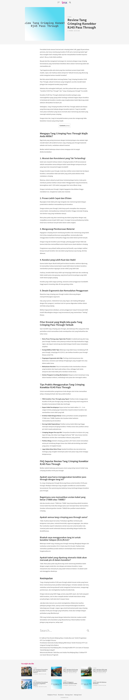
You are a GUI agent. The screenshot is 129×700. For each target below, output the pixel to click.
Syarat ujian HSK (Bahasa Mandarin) (99, 682)
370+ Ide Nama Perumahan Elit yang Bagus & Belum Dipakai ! (40, 671)
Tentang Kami (69, 695)
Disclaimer (61, 695)
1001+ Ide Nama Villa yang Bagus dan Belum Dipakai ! (100, 670)
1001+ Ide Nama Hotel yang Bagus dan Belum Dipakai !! (70, 670)
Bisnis (70, 16)
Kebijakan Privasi (52, 695)
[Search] (87, 630)
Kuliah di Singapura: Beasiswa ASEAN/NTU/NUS (70, 682)
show (67, 125)
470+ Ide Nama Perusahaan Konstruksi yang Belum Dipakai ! (40, 683)
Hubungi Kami (78, 695)
